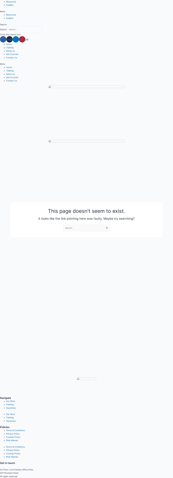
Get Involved (12, 54)
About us (10, 51)
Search (3, 29)
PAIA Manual (12, 440)
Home (9, 44)
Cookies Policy (13, 437)
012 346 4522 (7, 466)
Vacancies (11, 408)
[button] (86, 11)
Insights (9, 5)
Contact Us (11, 57)
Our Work (10, 401)
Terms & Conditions (15, 430)
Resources (11, 1)
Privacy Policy (13, 433)
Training (10, 47)
